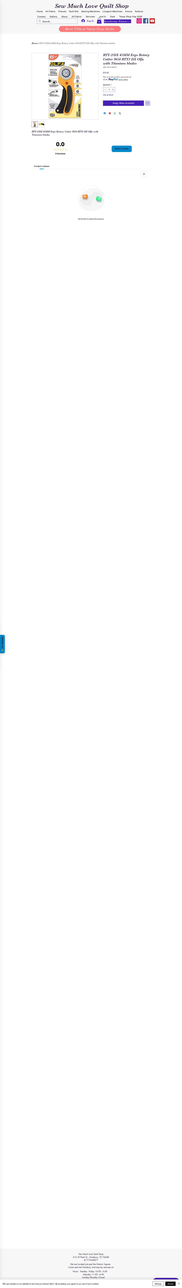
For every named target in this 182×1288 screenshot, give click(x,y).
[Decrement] (105, 89)
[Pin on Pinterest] (109, 113)
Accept (170, 1283)
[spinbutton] (109, 89)
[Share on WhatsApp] (114, 113)
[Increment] (113, 89)
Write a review (122, 148)
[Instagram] (139, 20)
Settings (158, 1283)
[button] (99, 21)
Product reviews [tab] (41, 166)
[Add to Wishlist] (147, 103)
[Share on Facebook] (104, 113)
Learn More (123, 79)
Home (35, 43)
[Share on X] (120, 113)
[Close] (178, 1284)
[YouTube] (152, 20)
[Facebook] (145, 20)
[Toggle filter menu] (144, 174)
